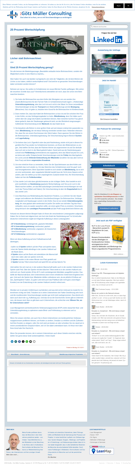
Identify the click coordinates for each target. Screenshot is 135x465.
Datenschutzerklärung (98, 7)
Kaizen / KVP (94, 435)
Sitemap (118, 463)
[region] (67, 5)
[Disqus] (47, 394)
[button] (12, 341)
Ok (128, 6)
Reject (119, 6)
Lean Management (96, 432)
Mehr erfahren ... (119, 254)
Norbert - (102, 327)
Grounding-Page (127, 463)
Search (92, 26)
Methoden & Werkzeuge (97, 440)
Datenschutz (110, 463)
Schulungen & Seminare (97, 442)
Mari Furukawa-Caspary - (107, 289)
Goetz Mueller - (104, 307)
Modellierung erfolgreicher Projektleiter (73, 354)
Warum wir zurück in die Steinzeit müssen (105, 293)
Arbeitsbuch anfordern (109, 208)
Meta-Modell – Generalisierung (18, 354)
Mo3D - (101, 269)
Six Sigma (93, 437)
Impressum (102, 463)
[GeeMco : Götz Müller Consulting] (40, 14)
